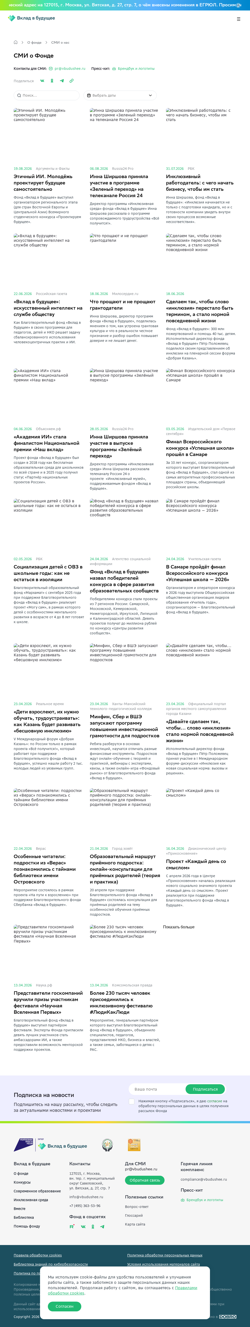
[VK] (83, 1226)
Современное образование (37, 1191)
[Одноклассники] (93, 1227)
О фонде (21, 1173)
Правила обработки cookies (38, 1255)
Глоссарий (134, 1215)
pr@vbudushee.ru (141, 1169)
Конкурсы (22, 1182)
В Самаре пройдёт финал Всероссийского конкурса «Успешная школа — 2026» (197, 574)
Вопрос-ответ (136, 1207)
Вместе (19, 1208)
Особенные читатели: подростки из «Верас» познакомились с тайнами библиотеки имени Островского (45, 869)
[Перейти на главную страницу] (16, 43)
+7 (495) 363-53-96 (84, 1206)
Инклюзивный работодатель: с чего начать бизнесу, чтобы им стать (200, 183)
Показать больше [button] (179, 927)
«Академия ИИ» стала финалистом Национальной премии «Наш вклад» (46, 444)
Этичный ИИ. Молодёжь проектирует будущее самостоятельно (43, 183)
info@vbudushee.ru (86, 1197)
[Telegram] (102, 1226)
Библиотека (24, 1217)
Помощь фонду (27, 1226)
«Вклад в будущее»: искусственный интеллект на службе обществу (48, 309)
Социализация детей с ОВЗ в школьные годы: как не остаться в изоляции (48, 574)
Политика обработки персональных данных (164, 1255)
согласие (214, 1101)
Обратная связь (145, 1180)
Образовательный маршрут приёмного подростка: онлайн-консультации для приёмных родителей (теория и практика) (125, 869)
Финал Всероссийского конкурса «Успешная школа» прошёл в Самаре (200, 449)
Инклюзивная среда (31, 1200)
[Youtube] (72, 1226)
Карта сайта (135, 1224)
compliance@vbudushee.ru (204, 1179)
